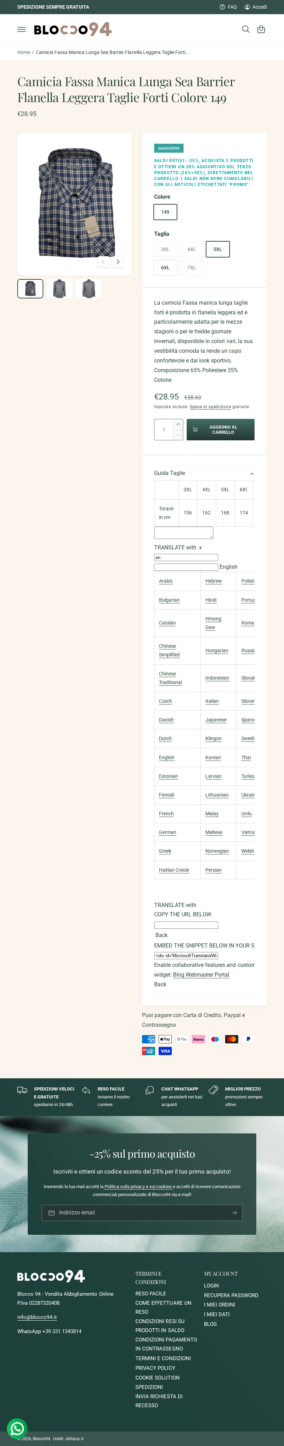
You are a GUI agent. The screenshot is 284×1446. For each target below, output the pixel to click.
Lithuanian (217, 795)
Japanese (216, 719)
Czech (165, 701)
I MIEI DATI (217, 1315)
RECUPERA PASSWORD (231, 1296)
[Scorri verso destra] (117, 261)
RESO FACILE (150, 1294)
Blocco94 (41, 1438)
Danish (166, 719)
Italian (212, 701)
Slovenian (251, 701)
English (229, 567)
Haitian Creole (174, 870)
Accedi (259, 7)
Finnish (167, 795)
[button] (21, 29)
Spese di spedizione (210, 406)
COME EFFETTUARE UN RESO (163, 1307)
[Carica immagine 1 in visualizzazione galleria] (30, 288)
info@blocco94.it (37, 1317)
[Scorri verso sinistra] (103, 261)
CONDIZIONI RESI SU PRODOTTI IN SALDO (159, 1326)
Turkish (249, 776)
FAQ (232, 7)
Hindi (210, 600)
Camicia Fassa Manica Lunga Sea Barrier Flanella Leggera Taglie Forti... (112, 52)
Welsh (247, 851)
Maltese (213, 832)
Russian (250, 650)
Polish (248, 581)
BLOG (210, 1324)
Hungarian (216, 650)
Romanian (252, 623)
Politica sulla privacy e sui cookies (138, 1186)
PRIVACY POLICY (155, 1368)
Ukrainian (251, 795)
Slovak (248, 678)
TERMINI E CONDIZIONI (162, 1359)
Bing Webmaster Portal (201, 975)
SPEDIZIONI (149, 1387)
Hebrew (213, 581)
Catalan (167, 623)
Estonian (168, 776)
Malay (212, 813)
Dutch (165, 738)
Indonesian (217, 678)
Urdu (246, 813)
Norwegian (217, 851)
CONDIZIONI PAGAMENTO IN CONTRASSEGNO (166, 1344)
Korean (213, 757)
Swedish (250, 738)
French (166, 813)
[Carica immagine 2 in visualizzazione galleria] (60, 288)
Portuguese (253, 600)
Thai (246, 757)
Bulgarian (169, 600)
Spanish (250, 719)
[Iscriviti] (234, 1213)
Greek (165, 851)
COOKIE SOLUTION (157, 1378)
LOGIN (211, 1286)
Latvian (213, 776)
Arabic (166, 581)
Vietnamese (254, 832)
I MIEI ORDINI (219, 1305)
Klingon (213, 738)
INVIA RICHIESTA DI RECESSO (158, 1401)
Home (23, 52)
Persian (213, 870)
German (167, 832)
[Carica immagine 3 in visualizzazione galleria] (89, 288)
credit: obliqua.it (68, 1438)
